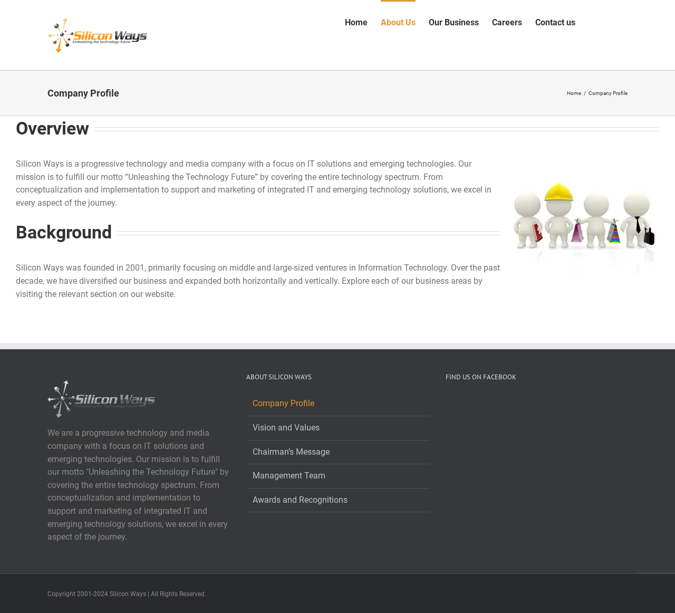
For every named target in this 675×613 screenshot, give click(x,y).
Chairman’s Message (291, 452)
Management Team (289, 476)
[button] (611, 22)
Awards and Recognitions (300, 500)
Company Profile (283, 403)
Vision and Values (286, 428)
